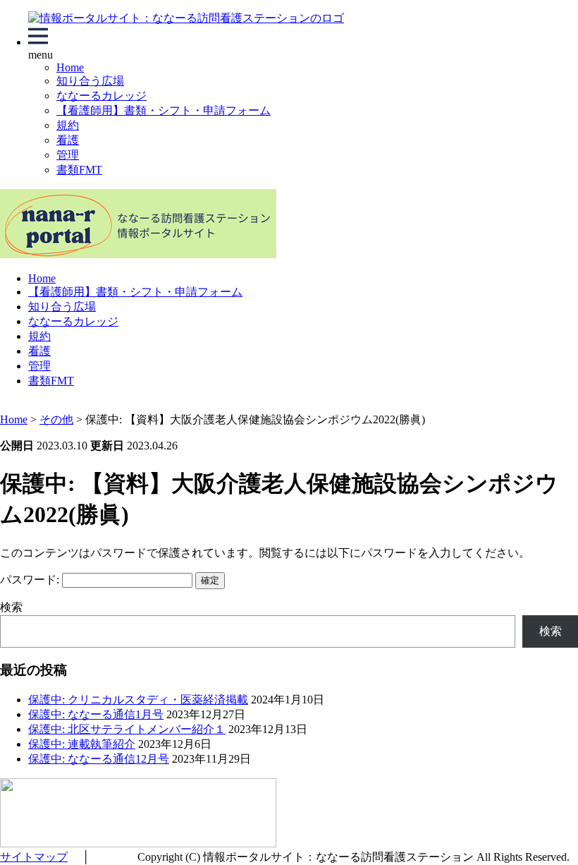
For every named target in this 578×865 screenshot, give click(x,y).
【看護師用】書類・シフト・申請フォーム (163, 110)
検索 (11, 607)
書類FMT (79, 170)
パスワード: (31, 580)
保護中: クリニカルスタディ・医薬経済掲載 (138, 700)
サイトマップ (34, 857)
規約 (67, 125)
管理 (67, 155)
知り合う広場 (90, 81)
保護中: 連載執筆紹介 (81, 744)
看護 (67, 140)
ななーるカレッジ (101, 96)
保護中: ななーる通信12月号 (98, 759)
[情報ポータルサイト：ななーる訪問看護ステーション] (186, 18)
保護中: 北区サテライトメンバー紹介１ (127, 729)
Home (70, 67)
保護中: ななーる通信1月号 (96, 714)
